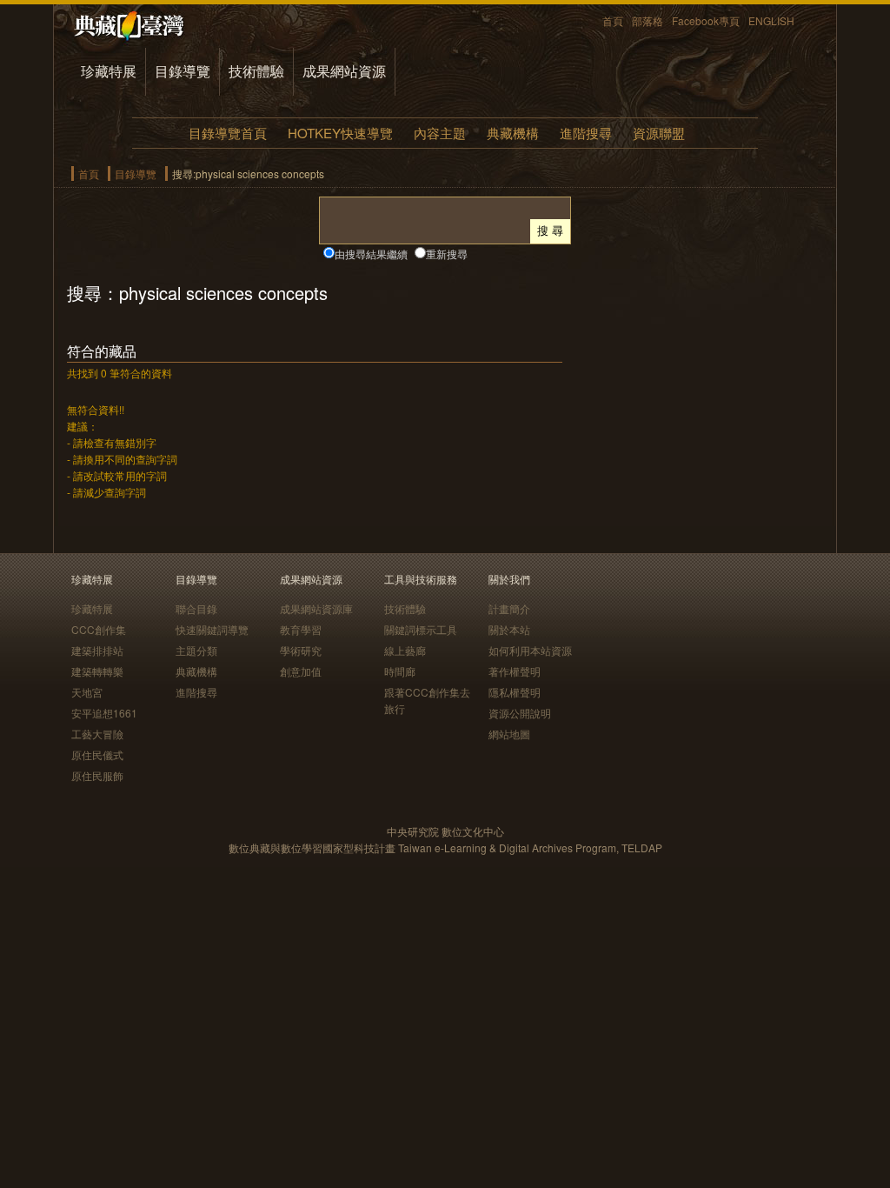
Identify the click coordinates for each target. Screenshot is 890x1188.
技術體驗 (256, 71)
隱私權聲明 (514, 691)
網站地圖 (509, 733)
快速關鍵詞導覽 (212, 629)
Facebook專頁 (706, 20)
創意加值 (301, 671)
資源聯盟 (659, 132)
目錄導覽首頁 (228, 132)
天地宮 (87, 691)
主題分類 (196, 650)
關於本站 (509, 629)
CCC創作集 (98, 629)
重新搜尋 (447, 253)
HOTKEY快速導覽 (340, 132)
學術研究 (301, 650)
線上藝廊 (405, 650)
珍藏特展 (108, 71)
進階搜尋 (586, 132)
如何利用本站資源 (530, 650)
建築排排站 (97, 650)
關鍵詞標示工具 (420, 629)
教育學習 (301, 629)
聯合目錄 (196, 608)
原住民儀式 (97, 754)
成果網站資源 (344, 71)
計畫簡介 (509, 608)
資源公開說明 (519, 712)
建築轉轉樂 (97, 671)
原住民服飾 (97, 775)
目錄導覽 (182, 71)
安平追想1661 (104, 712)
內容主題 (440, 132)
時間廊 (399, 671)
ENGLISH (771, 20)
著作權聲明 (514, 671)
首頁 (612, 20)
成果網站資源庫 (316, 608)
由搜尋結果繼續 (371, 253)
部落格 (647, 20)
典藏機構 (513, 132)
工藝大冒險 (97, 733)
